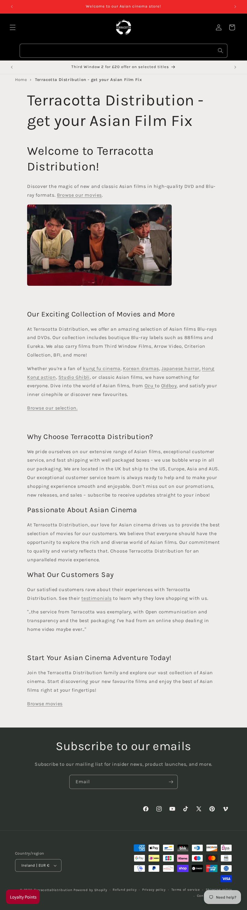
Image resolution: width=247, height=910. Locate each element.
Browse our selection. (52, 408)
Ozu (149, 385)
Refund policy (124, 890)
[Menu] (12, 27)
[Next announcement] (235, 6)
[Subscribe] (170, 782)
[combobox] (123, 51)
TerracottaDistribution (53, 890)
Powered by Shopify (90, 890)
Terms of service (185, 890)
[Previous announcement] (11, 6)
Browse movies (45, 703)
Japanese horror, (181, 368)
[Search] (220, 50)
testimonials (96, 598)
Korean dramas (141, 368)
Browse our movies (79, 195)
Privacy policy (154, 890)
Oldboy (169, 385)
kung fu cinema (101, 368)
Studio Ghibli (74, 377)
